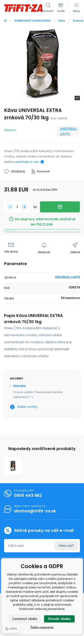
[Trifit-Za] (5, 20)
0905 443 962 (28, 495)
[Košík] (61, 8)
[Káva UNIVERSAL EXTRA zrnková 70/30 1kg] (13, 466)
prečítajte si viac (27, 162)
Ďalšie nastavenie (42, 627)
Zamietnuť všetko (24, 619)
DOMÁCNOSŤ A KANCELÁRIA (32, 20)
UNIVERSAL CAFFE (68, 131)
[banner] (23, 8)
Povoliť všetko (59, 619)
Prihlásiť (66, 545)
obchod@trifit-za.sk (35, 511)
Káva (61, 20)
